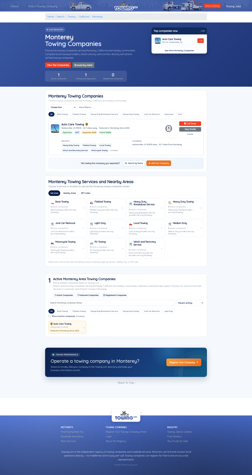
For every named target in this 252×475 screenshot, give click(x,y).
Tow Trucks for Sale (177, 441)
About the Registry (116, 441)
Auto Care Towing (171, 39)
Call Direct (191, 123)
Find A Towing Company (42, 6)
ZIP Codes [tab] (85, 193)
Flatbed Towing (79, 114)
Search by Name (135, 163)
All (51, 114)
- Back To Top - (126, 382)
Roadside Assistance (72, 436)
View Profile (190, 129)
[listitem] (58, 76)
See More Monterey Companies (179, 50)
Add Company (212, 6)
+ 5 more (114, 150)
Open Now (168, 114)
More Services (68, 441)
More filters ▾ (85, 107)
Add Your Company (160, 163)
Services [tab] (54, 193)
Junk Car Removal (152, 114)
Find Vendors (174, 436)
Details (190, 134)
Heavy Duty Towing (131, 114)
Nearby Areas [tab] (69, 193)
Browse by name (83, 65)
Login (109, 436)
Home (14, 6)
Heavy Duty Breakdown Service (104, 114)
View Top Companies (58, 65)
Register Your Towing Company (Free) (126, 431)
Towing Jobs (233, 6)
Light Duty (168, 311)
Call (200, 40)
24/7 (180, 114)
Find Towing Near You (72, 431)
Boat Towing (62, 114)
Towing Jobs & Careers (179, 431)
